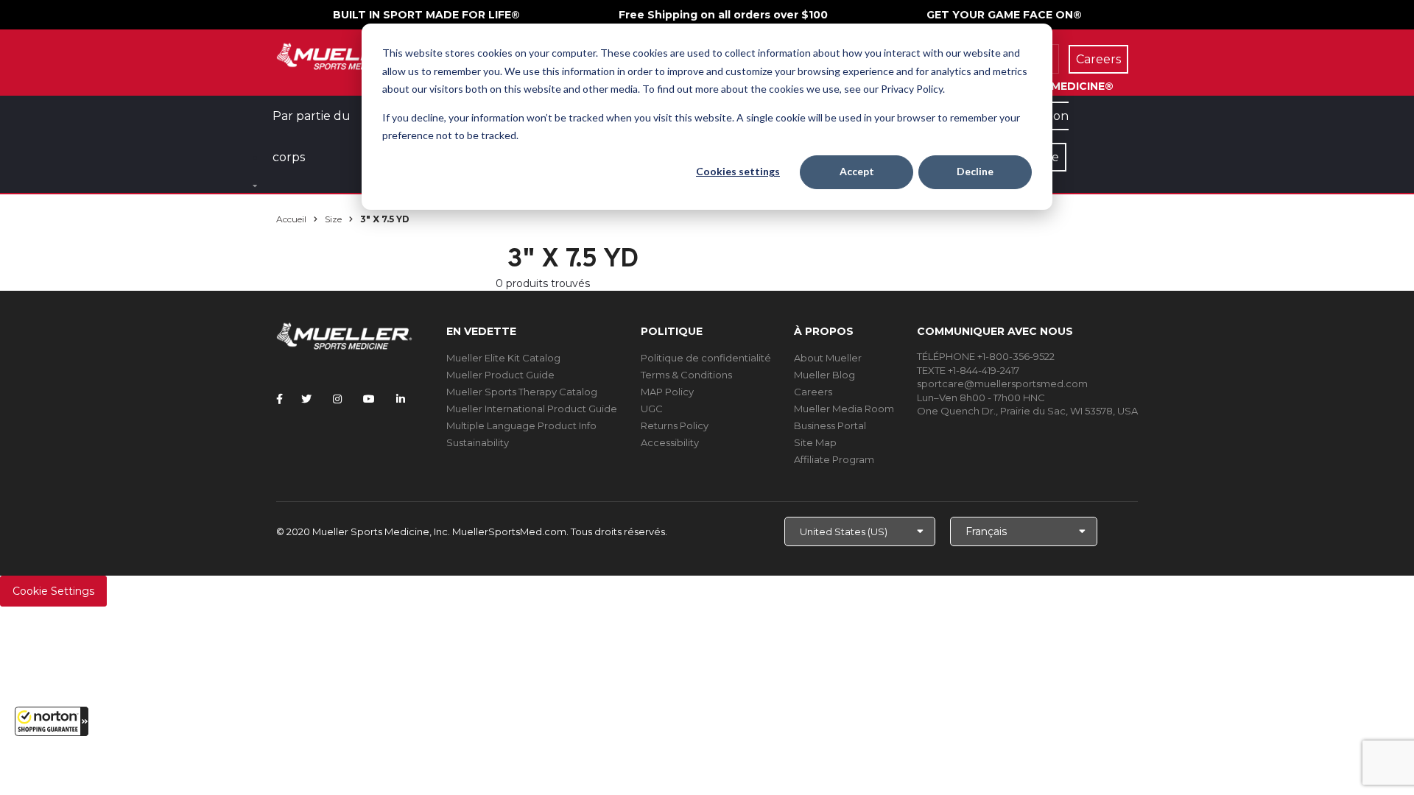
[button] (51, 721)
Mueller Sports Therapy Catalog (521, 392)
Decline (975, 171)
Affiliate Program (834, 459)
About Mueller (828, 358)
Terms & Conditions (686, 375)
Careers (813, 392)
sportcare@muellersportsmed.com (1002, 383)
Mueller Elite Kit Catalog (503, 358)
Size (333, 219)
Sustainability (477, 442)
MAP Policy (667, 392)
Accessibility (670, 442)
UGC (652, 408)
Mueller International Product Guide (531, 408)
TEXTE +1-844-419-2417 (968, 370)
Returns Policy (674, 425)
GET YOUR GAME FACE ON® (1004, 14)
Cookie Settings (53, 591)
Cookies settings (738, 171)
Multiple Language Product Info (521, 425)
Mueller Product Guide (500, 375)
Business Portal (830, 425)
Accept (857, 171)
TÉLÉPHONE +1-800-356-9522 (986, 356)
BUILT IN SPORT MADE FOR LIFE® (426, 14)
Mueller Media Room (844, 408)
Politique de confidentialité (706, 358)
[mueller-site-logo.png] (344, 55)
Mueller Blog (824, 375)
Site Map (815, 442)
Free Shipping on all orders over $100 (723, 14)
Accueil (291, 219)
